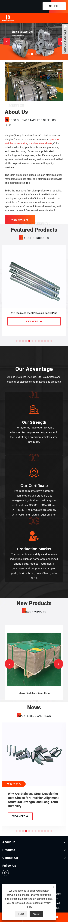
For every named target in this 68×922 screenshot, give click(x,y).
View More (18, 219)
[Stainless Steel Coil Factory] (34, 41)
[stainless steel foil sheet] (34, 659)
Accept (36, 914)
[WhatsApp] (5, 873)
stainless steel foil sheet (34, 693)
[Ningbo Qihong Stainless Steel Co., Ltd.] (16, 18)
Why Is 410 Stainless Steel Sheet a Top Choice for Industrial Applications (33, 798)
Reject (21, 914)
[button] (28, 54)
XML (57, 907)
